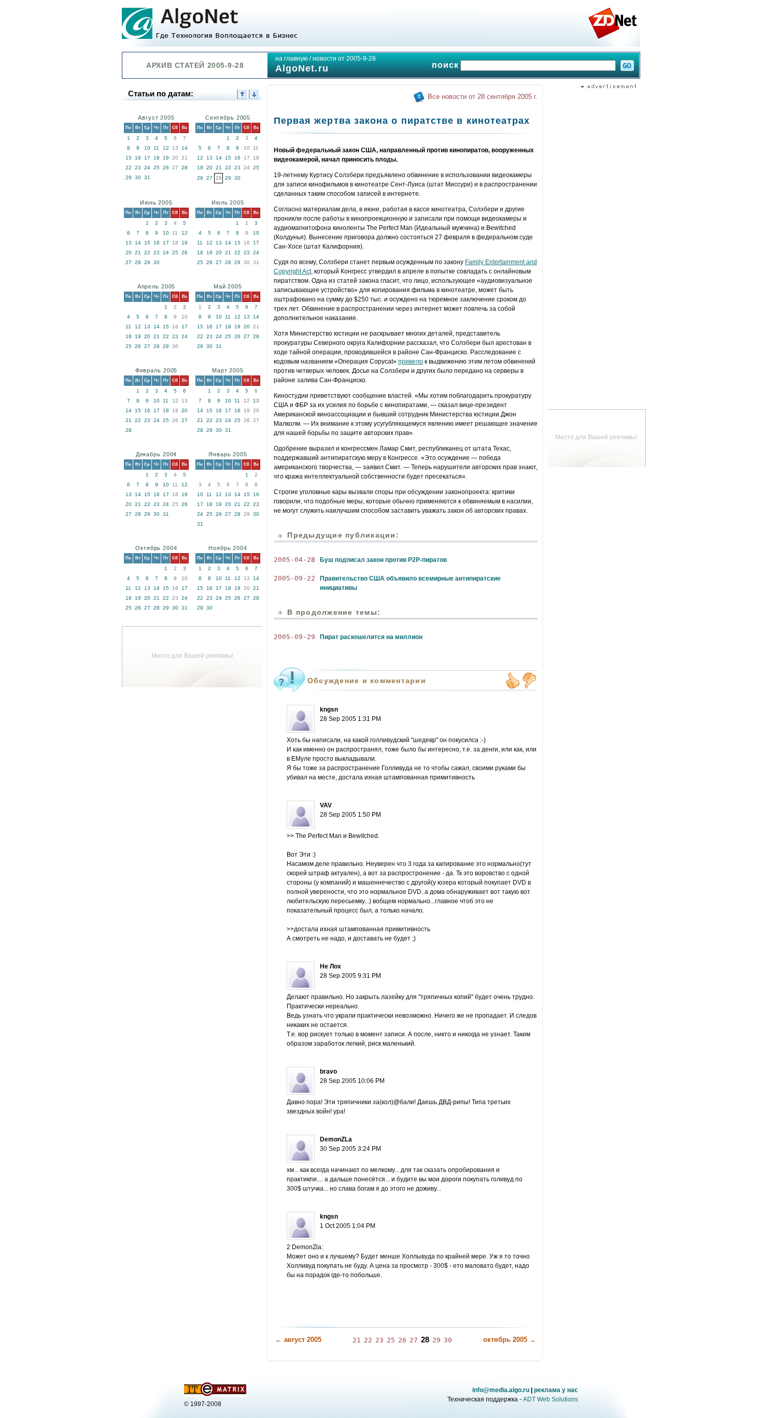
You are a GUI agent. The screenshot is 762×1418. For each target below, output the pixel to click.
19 (166, 158)
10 (147, 148)
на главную (291, 58)
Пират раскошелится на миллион (371, 637)
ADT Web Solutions (550, 1399)
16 (138, 158)
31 (147, 177)
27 (209, 178)
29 (128, 177)
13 (209, 158)
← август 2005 (298, 1339)
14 (184, 148)
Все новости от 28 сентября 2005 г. (483, 96)
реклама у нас (556, 1390)
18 (156, 158)
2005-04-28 (294, 559)
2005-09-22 (294, 578)
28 (184, 167)
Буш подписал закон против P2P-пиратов (383, 559)
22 (128, 167)
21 (219, 167)
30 (138, 177)
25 (156, 167)
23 (138, 167)
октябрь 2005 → (509, 1339)
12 (166, 148)
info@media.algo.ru (500, 1390)
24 (147, 167)
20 (209, 167)
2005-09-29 (294, 637)
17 (147, 158)
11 (156, 148)
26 (166, 167)
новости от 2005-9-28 (344, 58)
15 (128, 158)
